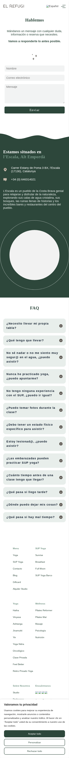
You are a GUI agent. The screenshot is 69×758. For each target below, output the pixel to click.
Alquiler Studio (20, 589)
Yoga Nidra (18, 644)
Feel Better (18, 664)
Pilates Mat (41, 617)
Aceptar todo (34, 733)
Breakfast (40, 562)
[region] (34, 728)
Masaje (39, 624)
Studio (16, 692)
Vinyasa (17, 617)
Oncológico (18, 651)
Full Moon (40, 568)
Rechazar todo (34, 751)
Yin (14, 637)
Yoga (15, 555)
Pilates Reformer (43, 610)
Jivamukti (17, 630)
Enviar (35, 110)
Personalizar (34, 742)
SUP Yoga (18, 562)
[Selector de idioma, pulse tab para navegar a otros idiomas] (52, 6)
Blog (15, 575)
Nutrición (39, 637)
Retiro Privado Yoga (23, 671)
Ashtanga (17, 624)
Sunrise (39, 555)
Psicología (40, 630)
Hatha (16, 610)
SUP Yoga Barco (43, 575)
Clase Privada (20, 657)
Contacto (17, 568)
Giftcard (17, 582)
